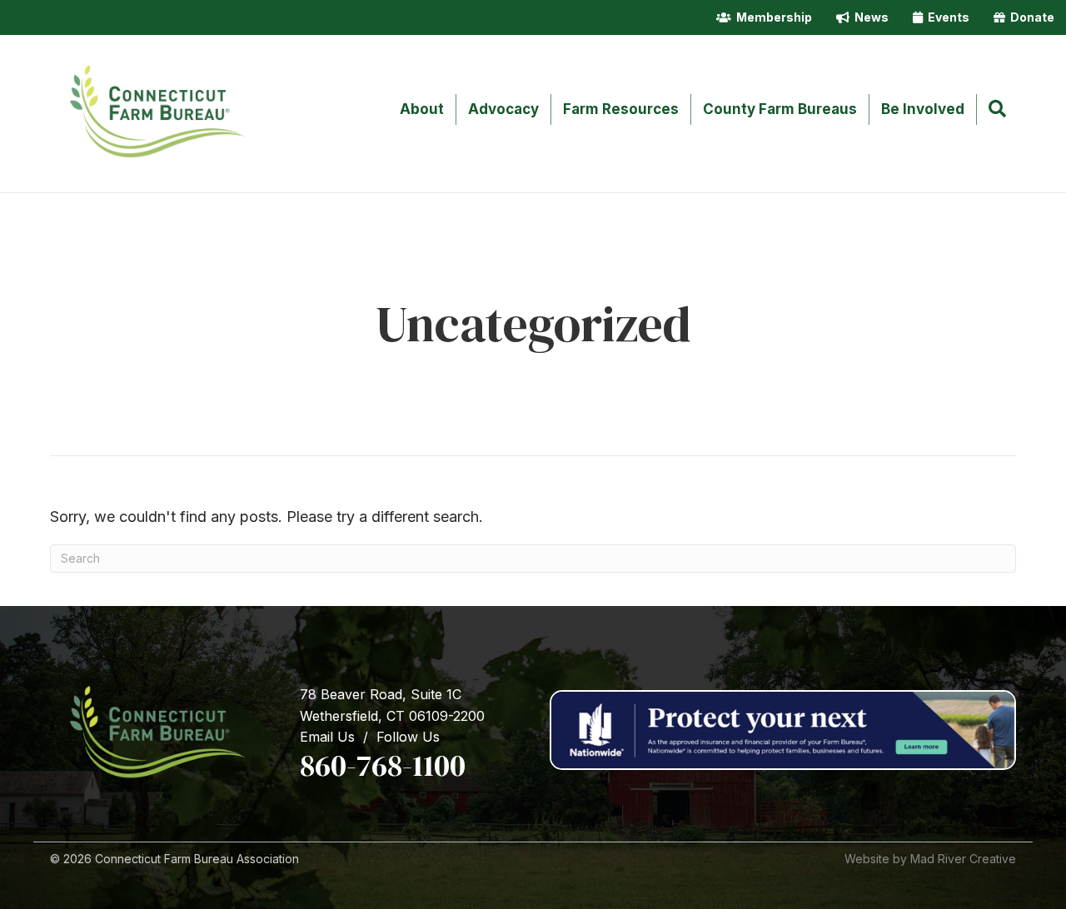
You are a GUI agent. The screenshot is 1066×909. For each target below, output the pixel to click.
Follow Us (408, 736)
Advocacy (503, 109)
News (869, 17)
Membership (771, 17)
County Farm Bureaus (780, 109)
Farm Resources (621, 109)
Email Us (327, 736)
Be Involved (922, 109)
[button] (1000, 109)
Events (946, 17)
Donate (1029, 17)
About (422, 109)
